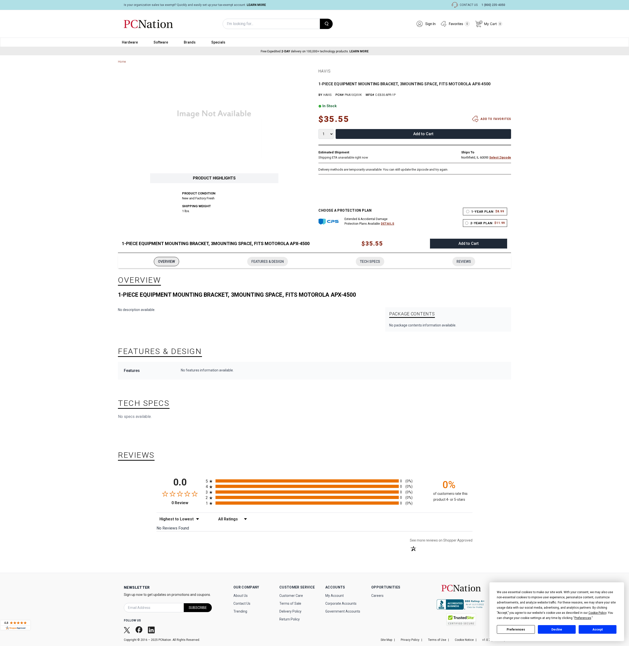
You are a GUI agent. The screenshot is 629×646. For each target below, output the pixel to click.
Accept (597, 629)
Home (122, 61)
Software (161, 42)
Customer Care (291, 596)
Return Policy (289, 619)
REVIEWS (464, 262)
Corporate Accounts (341, 603)
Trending (240, 611)
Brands (190, 42)
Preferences (516, 629)
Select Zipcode (500, 157)
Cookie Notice (464, 640)
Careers (377, 596)
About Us (240, 596)
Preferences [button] (582, 618)
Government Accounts (342, 611)
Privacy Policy (410, 640)
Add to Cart (423, 134)
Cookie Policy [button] (597, 613)
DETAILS (387, 223)
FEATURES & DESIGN (267, 262)
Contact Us (241, 603)
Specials (218, 42)
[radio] (314, 481)
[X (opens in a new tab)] (127, 629)
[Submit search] (326, 24)
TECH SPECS (370, 262)
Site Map (386, 640)
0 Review (187, 502)
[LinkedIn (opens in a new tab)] (152, 629)
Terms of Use (437, 640)
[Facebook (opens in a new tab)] (139, 630)
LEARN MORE (256, 5)
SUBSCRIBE (198, 608)
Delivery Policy (290, 611)
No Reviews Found (173, 528)
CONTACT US (469, 5)
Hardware (130, 42)
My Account (334, 596)
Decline (556, 629)
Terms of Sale (290, 603)
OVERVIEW (166, 262)
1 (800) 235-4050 (493, 5)
